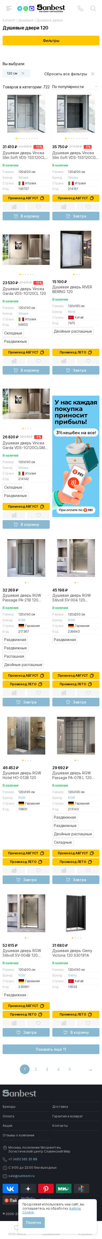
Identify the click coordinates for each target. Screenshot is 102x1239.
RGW (21, 620)
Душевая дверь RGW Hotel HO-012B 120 (22, 775)
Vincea (23, 177)
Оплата (8, 1116)
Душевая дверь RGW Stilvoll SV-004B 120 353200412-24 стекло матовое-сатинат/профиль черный (22, 953)
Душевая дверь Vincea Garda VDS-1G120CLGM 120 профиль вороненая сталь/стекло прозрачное (25, 445)
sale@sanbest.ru (21, 1176)
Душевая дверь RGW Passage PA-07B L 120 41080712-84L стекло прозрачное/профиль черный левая (72, 775)
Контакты (60, 1126)
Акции (7, 1126)
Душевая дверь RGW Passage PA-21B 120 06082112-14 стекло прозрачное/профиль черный (22, 597)
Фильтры (51, 40)
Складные (13, 333)
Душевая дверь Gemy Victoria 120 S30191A (72, 952)
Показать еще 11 (51, 1049)
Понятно (33, 1222)
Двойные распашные (73, 331)
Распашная (14, 656)
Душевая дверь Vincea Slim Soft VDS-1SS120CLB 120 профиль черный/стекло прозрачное (25, 155)
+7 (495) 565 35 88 (22, 1159)
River (72, 312)
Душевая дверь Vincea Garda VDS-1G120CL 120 (24, 291)
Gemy (72, 975)
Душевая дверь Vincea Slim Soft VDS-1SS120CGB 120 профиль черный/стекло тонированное (75, 155)
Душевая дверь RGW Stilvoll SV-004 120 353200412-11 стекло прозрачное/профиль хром (71, 597)
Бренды (9, 1107)
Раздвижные (15, 341)
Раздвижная (15, 639)
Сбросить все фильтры (65, 74)
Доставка (60, 1107)
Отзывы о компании (18, 1135)
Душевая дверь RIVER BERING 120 (72, 289)
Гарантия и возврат (67, 1116)
